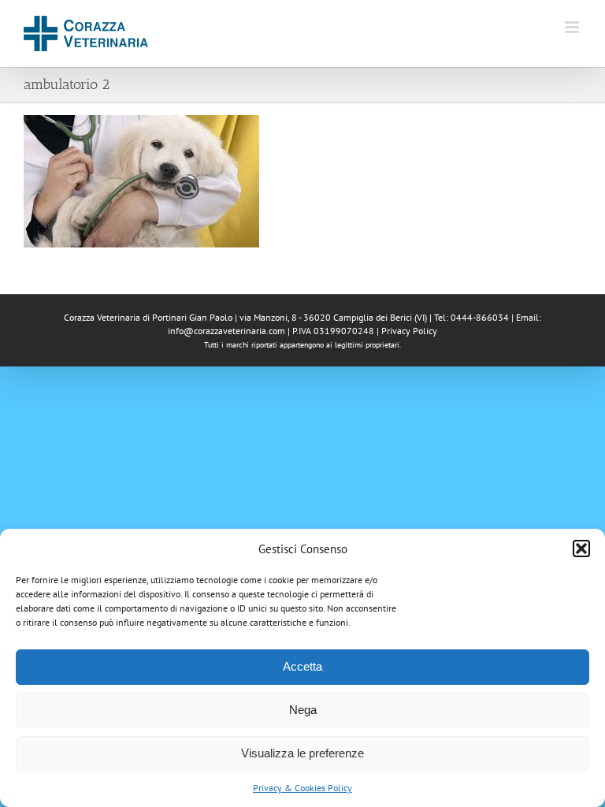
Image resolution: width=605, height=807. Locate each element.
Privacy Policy (409, 331)
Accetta (302, 666)
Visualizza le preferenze (302, 753)
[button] (581, 548)
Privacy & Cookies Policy (302, 788)
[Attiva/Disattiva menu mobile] (573, 27)
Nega (303, 709)
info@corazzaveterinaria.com (226, 331)
